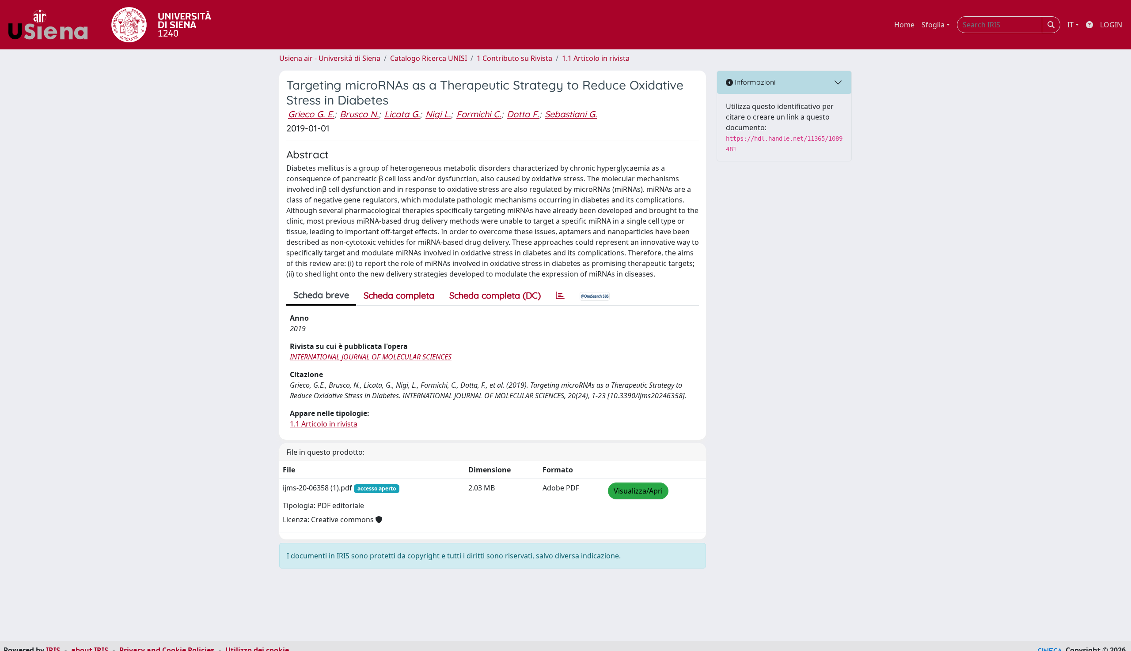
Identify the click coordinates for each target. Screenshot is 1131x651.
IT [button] (1070, 25)
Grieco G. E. (311, 114)
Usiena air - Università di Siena (329, 58)
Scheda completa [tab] (399, 295)
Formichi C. (478, 114)
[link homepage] (51, 24)
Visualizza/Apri (638, 491)
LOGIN (1111, 25)
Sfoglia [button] (933, 25)
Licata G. (402, 114)
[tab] (560, 295)
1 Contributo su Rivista (514, 58)
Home (904, 25)
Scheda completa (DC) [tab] (495, 295)
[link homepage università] (161, 24)
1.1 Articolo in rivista (596, 58)
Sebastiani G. (571, 114)
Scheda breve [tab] (321, 294)
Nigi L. (438, 114)
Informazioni (754, 82)
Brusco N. (359, 114)
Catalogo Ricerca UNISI (428, 58)
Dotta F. (523, 114)
